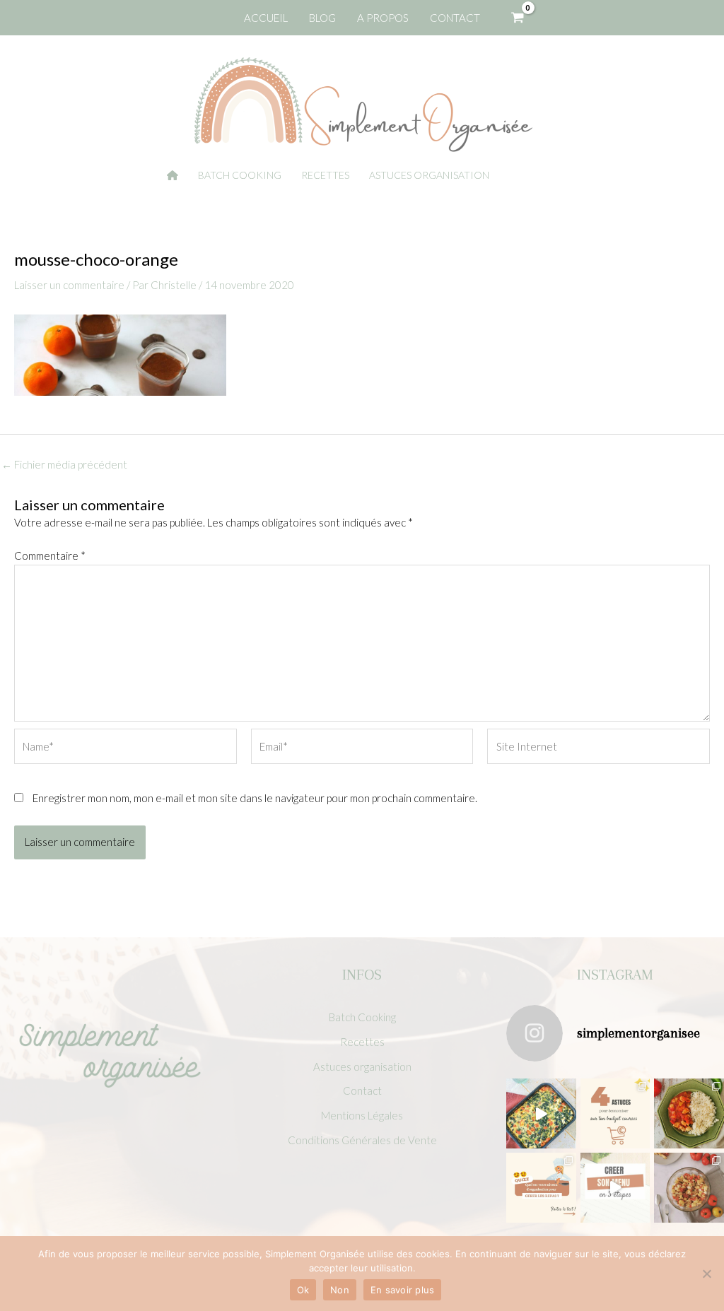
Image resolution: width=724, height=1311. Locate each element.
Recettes (362, 1041)
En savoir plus (402, 1289)
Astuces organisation (362, 1066)
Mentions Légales (362, 1115)
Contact (362, 1090)
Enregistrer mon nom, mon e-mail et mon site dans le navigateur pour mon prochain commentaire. (255, 798)
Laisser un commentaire (69, 284)
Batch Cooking (362, 1017)
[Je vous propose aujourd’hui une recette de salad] (689, 1188)
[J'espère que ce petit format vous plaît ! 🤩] (541, 1188)
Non (339, 1289)
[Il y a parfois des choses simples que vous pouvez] (615, 1113)
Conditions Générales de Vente (362, 1140)
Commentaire (50, 555)
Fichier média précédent (64, 464)
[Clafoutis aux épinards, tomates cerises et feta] (541, 1113)
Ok (303, 1289)
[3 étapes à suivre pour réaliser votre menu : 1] (615, 1188)
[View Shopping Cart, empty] (517, 18)
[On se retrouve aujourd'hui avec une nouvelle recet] (689, 1113)
